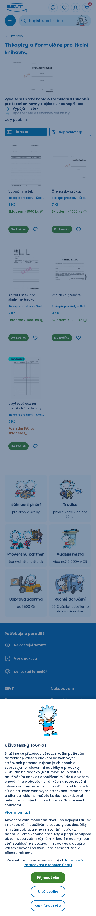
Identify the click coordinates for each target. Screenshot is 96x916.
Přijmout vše (48, 877)
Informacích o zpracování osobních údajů (57, 862)
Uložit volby (48, 891)
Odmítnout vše (48, 905)
